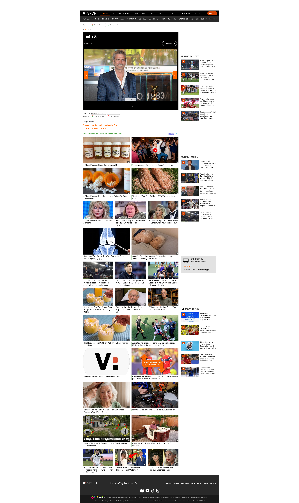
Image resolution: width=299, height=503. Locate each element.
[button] (216, 19)
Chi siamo (98, 500)
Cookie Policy (120, 500)
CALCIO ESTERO (186, 19)
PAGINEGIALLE (123, 497)
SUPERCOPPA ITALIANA (206, 19)
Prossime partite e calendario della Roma (101, 125)
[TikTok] (153, 492)
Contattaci (185, 483)
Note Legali (105, 500)
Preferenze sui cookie (131, 500)
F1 (152, 13)
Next (175, 75)
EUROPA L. (154, 19)
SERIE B (96, 19)
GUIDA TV (186, 13)
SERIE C (105, 19)
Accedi (212, 13)
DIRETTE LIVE (140, 13)
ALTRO (198, 13)
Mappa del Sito (196, 483)
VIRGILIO (114, 497)
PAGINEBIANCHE (155, 497)
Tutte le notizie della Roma (94, 128)
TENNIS (172, 13)
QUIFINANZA (186, 497)
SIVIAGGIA (178, 497)
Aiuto (141, 500)
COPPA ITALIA (118, 19)
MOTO (161, 13)
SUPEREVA (204, 497)
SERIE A (86, 19)
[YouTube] (147, 492)
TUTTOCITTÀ (165, 497)
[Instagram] (158, 492)
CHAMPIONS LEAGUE (136, 19)
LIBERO (108, 497)
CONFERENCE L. (169, 19)
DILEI (172, 497)
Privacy (112, 500)
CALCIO (105, 13)
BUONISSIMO (195, 497)
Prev (86, 75)
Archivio (213, 483)
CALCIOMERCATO (121, 13)
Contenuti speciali (173, 483)
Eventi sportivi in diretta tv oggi (196, 269)
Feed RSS (205, 483)
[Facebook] (142, 492)
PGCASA (146, 497)
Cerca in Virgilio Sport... (122, 483)
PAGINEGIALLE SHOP (135, 497)
